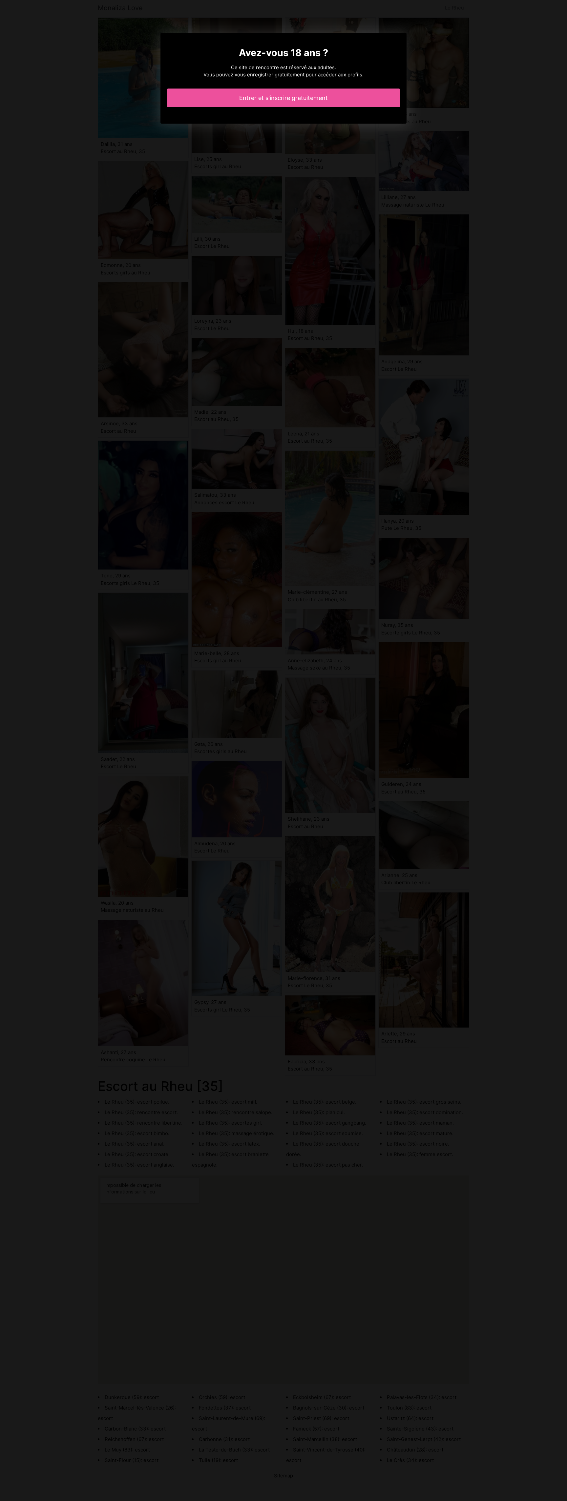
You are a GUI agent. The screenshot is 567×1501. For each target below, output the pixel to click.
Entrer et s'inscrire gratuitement (283, 97)
